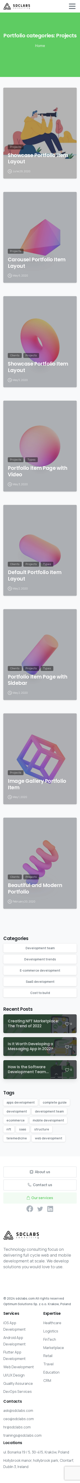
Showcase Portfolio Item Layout (38, 158)
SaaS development (40, 981)
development (16, 1111)
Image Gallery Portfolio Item (37, 784)
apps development (20, 1102)
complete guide (55, 1102)
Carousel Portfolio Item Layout (37, 262)
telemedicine (16, 1138)
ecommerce (15, 1120)
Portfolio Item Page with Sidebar (37, 680)
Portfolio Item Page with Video (37, 471)
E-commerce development (40, 970)
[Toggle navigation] (72, 6)
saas (22, 1129)
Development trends (40, 959)
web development (48, 1138)
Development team (40, 948)
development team (49, 1111)
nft (8, 1129)
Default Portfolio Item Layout (34, 575)
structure (41, 1129)
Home (40, 45)
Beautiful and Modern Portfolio (35, 888)
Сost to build (40, 993)
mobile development (48, 1120)
